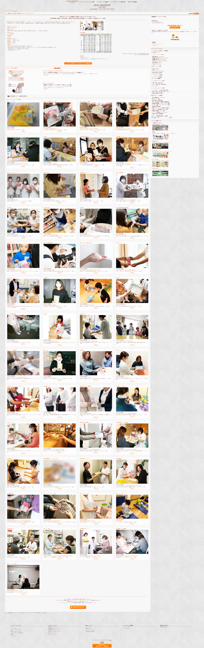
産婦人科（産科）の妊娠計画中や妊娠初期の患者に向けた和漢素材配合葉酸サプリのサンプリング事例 (59, 415)
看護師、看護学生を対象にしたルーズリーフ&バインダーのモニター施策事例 (19, 201)
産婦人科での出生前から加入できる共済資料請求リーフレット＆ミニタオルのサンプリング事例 (59, 486)
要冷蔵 (129, 485)
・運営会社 (11, 634)
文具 (16, 199)
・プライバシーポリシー (13, 635)
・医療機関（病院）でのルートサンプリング (54, 629)
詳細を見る (45, 88)
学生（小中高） (155, 91)
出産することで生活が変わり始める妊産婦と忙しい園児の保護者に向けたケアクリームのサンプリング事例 (23, 379)
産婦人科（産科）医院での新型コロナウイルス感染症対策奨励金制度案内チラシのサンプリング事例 (132, 236)
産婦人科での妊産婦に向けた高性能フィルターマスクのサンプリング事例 (91, 201)
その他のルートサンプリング (157, 64)
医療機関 (52, 83)
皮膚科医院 (134, 199)
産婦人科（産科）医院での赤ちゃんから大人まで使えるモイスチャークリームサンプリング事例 (22, 271)
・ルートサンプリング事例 (126, 626)
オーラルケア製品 (52, 199)
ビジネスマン (157, 90)
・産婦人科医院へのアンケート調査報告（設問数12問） (18, 96)
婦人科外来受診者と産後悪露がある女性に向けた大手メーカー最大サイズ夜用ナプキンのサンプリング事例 (96, 343)
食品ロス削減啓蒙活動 (159, 113)
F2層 (156, 82)
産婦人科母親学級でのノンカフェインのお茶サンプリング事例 (17, 592)
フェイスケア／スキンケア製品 (126, 128)
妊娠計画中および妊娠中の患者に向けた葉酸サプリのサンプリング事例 (55, 306)
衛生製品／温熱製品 (88, 199)
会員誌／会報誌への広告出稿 (157, 72)
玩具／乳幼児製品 (95, 128)
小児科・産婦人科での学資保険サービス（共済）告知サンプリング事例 (55, 129)
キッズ (153, 84)
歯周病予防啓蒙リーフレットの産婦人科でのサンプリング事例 (126, 557)
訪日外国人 (161, 93)
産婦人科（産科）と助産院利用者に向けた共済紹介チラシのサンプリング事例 (128, 306)
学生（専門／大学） (162, 91)
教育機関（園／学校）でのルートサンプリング (160, 58)
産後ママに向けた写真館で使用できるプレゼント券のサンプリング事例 (18, 342)
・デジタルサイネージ (88, 626)
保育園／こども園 (24, 377)
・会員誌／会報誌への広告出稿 (89, 631)
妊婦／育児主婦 (165, 90)
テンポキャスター (155, 150)
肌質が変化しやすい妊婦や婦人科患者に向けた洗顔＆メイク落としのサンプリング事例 (93, 271)
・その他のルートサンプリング (52, 634)
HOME (6, 612)
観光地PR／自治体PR (165, 107)
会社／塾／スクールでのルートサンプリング (159, 61)
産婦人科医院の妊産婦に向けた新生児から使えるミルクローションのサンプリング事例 (130, 129)
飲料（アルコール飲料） (156, 98)
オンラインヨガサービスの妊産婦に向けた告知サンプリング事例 (126, 522)
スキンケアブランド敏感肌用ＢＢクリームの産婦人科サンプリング (90, 557)
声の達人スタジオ (155, 141)
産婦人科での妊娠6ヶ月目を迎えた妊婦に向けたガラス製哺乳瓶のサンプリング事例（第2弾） (94, 236)
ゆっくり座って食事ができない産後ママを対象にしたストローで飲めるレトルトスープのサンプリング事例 (23, 451)
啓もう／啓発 (165, 109)
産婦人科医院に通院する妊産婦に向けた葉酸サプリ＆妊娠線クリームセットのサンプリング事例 (131, 414)
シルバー (157, 85)
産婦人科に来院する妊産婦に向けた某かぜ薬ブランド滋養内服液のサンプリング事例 (20, 522)
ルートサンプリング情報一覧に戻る (12, 11)
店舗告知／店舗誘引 (15, 341)
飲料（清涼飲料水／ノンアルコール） (17, 520)
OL (152, 90)
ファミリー (168, 91)
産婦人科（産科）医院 (10, 128)
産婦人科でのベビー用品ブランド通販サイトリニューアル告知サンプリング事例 (92, 129)
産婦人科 (51, 70)
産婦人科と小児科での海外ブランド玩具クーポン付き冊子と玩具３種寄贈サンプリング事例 (94, 306)
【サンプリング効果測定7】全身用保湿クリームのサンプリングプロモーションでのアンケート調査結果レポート (63, 72)
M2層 (161, 82)
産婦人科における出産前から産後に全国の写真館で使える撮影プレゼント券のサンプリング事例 (59, 271)
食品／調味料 (51, 377)
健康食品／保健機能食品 (53, 413)
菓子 (14, 128)
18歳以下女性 (158, 84)
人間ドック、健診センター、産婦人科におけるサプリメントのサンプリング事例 (129, 271)
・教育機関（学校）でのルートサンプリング (54, 628)
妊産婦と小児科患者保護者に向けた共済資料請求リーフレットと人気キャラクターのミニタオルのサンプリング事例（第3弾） (60, 343)
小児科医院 (45, 128)
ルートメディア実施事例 (10, 198)
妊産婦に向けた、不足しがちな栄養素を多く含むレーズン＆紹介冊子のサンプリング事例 (58, 378)
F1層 (153, 82)
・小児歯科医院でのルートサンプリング (157, 45)
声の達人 (154, 131)
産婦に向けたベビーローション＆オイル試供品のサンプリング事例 (54, 450)
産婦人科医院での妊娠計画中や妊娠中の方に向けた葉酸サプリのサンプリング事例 (20, 486)
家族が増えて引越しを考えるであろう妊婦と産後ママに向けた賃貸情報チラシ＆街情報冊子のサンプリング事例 (96, 415)
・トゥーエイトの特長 (13, 628)
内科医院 (123, 199)
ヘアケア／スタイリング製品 (165, 103)
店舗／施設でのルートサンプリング (158, 56)
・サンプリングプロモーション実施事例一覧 (16, 632)
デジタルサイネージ (155, 68)
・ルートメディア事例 (126, 628)
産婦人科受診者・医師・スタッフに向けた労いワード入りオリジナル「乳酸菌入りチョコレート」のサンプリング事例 (132, 165)
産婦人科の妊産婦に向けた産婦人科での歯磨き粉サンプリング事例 (54, 201)
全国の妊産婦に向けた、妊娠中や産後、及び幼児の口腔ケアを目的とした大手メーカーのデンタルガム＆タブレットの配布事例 (23, 307)
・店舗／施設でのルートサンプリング (53, 626)
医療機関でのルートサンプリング (12, 612)
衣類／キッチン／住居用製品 (128, 199)
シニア (153, 85)
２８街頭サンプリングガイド (157, 122)
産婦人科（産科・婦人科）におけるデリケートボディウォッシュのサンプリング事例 (20, 164)
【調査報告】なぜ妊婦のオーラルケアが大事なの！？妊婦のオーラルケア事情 (57, 84)
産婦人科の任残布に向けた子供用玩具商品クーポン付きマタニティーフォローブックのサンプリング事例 (23, 415)
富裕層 (157, 93)
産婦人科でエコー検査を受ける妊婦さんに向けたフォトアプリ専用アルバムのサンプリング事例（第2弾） (132, 379)
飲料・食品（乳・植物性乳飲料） (135, 485)
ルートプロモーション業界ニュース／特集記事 (160, 50)
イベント (153, 112)
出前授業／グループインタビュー (162, 112)
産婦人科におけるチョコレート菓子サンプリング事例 (15, 129)
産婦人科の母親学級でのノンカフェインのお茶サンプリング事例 (90, 522)
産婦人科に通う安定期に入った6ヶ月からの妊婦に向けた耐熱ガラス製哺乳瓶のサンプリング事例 (95, 378)
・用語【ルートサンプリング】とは (15, 629)
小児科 (48, 70)
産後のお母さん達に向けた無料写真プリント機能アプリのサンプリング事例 (92, 486)
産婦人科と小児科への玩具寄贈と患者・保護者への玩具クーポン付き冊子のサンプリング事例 (58, 236)
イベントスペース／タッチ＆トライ (158, 71)
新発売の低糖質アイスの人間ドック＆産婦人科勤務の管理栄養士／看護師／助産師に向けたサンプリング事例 (132, 343)
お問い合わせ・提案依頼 (132, 1)
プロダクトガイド (155, 168)
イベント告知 (162, 110)
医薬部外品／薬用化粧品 (61, 449)
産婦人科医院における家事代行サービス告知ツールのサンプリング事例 (18, 557)
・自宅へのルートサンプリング (52, 632)
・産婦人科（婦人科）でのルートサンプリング (158, 43)
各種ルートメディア (155, 69)
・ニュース (11, 626)
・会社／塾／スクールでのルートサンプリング (54, 631)
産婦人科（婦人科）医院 (16, 163)
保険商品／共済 (55, 128)
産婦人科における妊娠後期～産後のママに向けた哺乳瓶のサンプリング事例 (19, 236)
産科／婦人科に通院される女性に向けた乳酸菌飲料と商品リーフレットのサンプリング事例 (130, 486)
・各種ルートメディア (88, 628)
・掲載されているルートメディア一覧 (15, 631)
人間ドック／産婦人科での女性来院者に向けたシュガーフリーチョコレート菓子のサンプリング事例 (59, 522)
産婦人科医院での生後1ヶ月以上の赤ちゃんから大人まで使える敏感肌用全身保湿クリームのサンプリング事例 (132, 451)
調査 (131, 341)
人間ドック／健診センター (119, 341)
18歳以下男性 (164, 84)
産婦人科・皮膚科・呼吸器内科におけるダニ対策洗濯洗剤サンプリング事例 (128, 201)
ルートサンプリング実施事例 (10, 127)
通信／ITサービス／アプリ (89, 128)
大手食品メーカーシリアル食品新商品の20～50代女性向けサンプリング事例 (55, 557)
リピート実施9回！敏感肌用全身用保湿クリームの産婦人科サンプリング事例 (92, 164)
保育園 (61, 70)
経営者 (153, 93)
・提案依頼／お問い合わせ (163, 626)
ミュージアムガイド (156, 159)
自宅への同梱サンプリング (156, 62)
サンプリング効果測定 (56, 70)
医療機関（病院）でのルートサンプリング (159, 59)
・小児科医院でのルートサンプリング (157, 44)
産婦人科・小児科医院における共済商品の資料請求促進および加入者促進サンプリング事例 (58, 164)
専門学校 (14, 199)
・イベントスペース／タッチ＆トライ (90, 629)
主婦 (161, 90)
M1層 (158, 82)
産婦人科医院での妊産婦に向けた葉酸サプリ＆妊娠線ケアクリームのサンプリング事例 (93, 450)
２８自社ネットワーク (156, 52)
